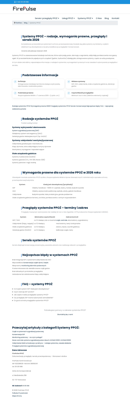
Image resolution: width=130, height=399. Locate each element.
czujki (58, 220)
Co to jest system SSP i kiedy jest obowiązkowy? (31, 289)
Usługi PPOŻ (67, 18)
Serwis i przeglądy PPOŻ (46, 18)
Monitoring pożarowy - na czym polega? (27, 337)
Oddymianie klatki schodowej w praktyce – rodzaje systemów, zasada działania (41, 343)
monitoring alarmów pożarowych (33, 265)
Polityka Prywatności (20, 393)
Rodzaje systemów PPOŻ (21, 106)
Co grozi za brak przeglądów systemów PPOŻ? (31, 300)
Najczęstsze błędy (93, 106)
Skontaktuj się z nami (65, 314)
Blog (107, 18)
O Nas (99, 18)
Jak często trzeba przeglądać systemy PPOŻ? (31, 295)
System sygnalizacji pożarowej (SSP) (25, 130)
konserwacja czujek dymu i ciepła (36, 263)
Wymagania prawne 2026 (40, 106)
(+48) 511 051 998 (22, 2)
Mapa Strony (17, 396)
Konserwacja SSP (18, 334)
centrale (64, 220)
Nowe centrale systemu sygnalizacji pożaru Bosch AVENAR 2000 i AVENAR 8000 (41, 340)
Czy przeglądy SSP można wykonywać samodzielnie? (33, 298)
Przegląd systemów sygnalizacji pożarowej (28, 346)
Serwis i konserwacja (78, 106)
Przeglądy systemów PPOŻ (60, 106)
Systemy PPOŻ (84, 18)
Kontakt (115, 18)
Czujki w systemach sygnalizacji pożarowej (28, 331)
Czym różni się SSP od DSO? (24, 292)
